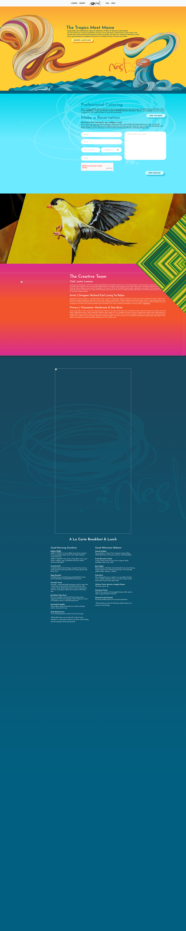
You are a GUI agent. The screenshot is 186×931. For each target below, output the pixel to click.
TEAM (107, 3)
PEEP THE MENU (156, 116)
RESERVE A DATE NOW (82, 40)
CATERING (74, 3)
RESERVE (82, 3)
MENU (113, 3)
